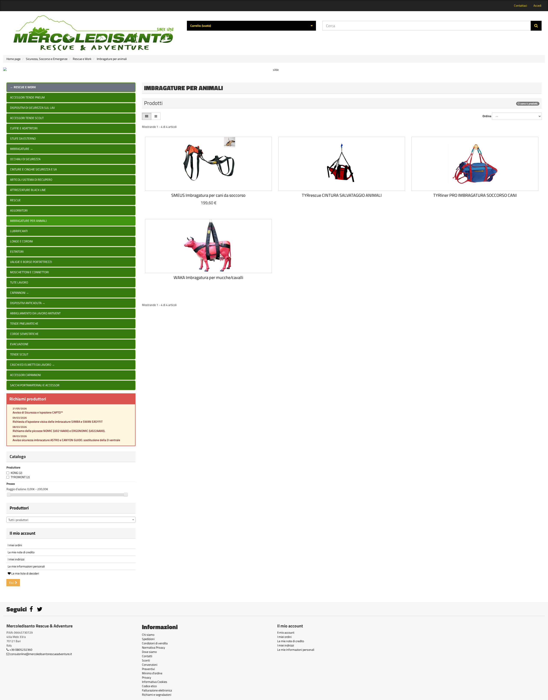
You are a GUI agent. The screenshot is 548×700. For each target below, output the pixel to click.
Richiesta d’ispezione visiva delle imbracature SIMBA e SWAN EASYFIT (58, 421)
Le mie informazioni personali (26, 566)
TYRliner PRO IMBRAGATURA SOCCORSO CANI (475, 195)
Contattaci (520, 5)
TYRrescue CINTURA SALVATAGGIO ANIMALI (342, 195)
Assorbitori (19, 210)
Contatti (147, 656)
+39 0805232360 (20, 649)
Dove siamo (149, 651)
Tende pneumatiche (24, 323)
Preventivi (148, 669)
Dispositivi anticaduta (27, 303)
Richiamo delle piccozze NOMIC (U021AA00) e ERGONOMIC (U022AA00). (59, 430)
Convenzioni (149, 664)
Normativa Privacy (153, 647)
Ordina (486, 116)
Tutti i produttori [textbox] (18, 520)
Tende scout (19, 354)
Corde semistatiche (24, 333)
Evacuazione (19, 344)
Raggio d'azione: (16, 489)
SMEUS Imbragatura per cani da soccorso (208, 195)
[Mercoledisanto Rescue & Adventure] (93, 33)
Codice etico (149, 686)
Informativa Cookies (154, 681)
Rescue (15, 200)
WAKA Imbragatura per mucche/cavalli (208, 277)
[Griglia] (146, 116)
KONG (16, 472)
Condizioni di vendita (155, 643)
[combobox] (71, 520)
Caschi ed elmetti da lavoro (32, 364)
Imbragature (21, 148)
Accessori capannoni (25, 375)
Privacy (146, 677)
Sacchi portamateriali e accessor (35, 385)
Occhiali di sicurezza (25, 159)
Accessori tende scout (27, 118)
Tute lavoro (19, 282)
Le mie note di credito (21, 552)
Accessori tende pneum (27, 97)
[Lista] (156, 116)
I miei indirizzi (16, 559)
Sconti (146, 660)
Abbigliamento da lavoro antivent (35, 313)
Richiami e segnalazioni (156, 694)
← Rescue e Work (23, 87)
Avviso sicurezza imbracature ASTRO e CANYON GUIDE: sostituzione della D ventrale (66, 440)
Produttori (19, 507)
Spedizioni (148, 639)
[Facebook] (31, 610)
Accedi (537, 5)
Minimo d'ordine (152, 673)
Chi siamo (148, 634)
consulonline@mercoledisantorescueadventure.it (41, 654)
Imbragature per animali (28, 220)
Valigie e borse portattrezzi (31, 262)
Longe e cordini (21, 241)
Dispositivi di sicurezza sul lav (32, 107)
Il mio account (22, 533)
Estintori (17, 251)
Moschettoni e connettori (29, 272)
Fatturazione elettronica (157, 690)
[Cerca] (536, 26)
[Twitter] (39, 610)
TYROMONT (20, 477)
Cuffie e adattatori (23, 128)
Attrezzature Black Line (28, 190)
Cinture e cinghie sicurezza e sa (33, 169)
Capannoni (19, 292)
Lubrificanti (19, 231)
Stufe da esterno (23, 138)
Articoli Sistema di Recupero (31, 179)
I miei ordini (15, 545)
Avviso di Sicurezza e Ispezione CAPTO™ (38, 412)
